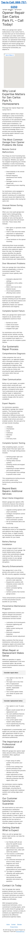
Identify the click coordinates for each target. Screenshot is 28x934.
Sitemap (19, 924)
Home (8, 924)
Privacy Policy (14, 927)
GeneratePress (20, 931)
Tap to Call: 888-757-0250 (14, 4)
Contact (13, 924)
